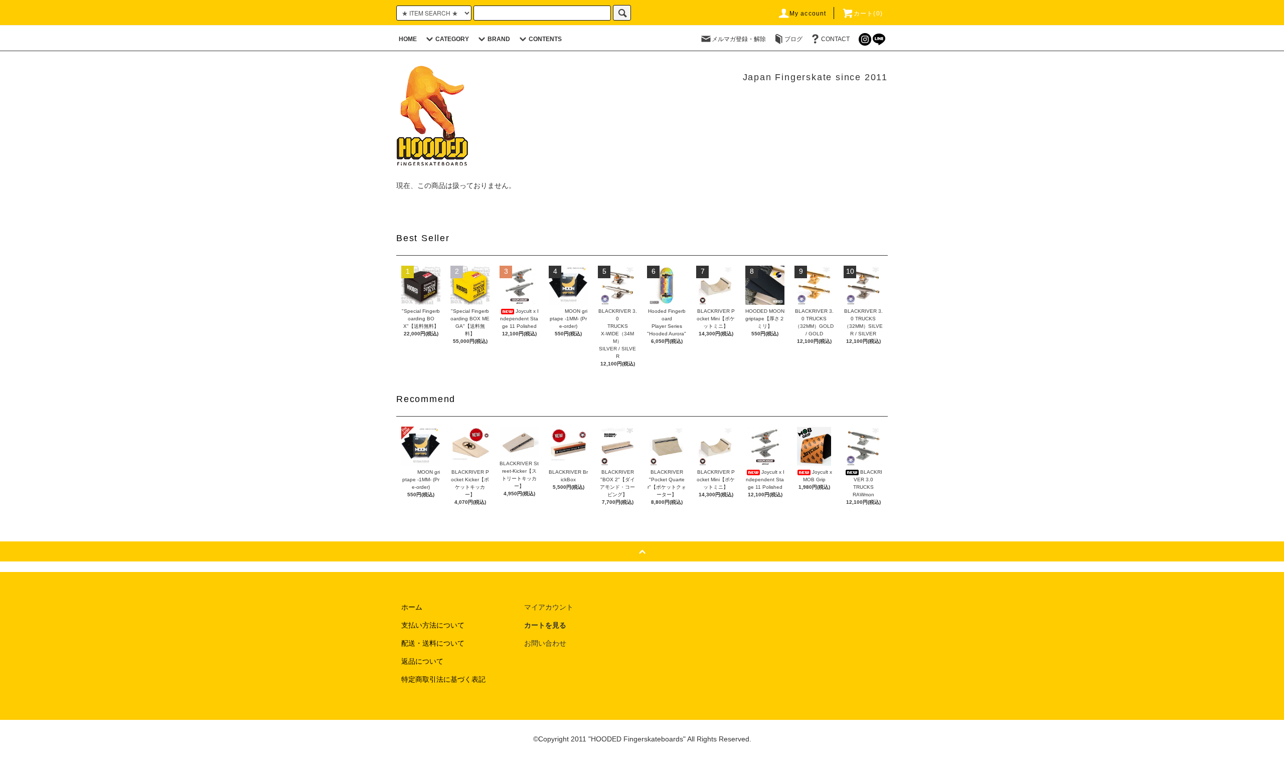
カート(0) (868, 13)
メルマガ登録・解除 (739, 39)
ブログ (793, 39)
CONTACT (835, 39)
